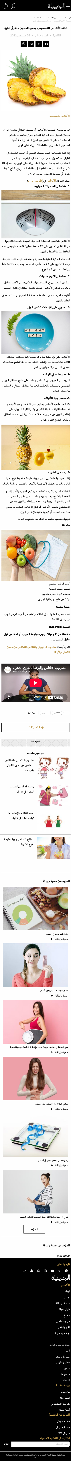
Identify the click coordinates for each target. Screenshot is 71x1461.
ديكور (67, 1368)
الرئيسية (68, 17)
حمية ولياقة (41, 17)
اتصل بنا (65, 1397)
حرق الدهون (32, 712)
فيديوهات (64, 1374)
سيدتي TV (64, 1433)
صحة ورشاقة (55, 17)
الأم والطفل (64, 1327)
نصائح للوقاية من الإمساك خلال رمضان (52, 1104)
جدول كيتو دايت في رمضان (57, 934)
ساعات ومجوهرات (59, 1344)
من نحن (65, 1391)
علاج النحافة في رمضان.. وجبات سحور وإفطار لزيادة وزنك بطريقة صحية (39, 1047)
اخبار (67, 1350)
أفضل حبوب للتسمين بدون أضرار (54, 991)
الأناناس (51, 180)
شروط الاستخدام (60, 1403)
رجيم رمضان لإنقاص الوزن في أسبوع (53, 1160)
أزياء (67, 1291)
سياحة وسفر (63, 1356)
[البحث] (13, 6)
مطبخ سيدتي (63, 1427)
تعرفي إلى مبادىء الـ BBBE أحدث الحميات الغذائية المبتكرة (44, 1217)
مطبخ (67, 1315)
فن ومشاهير (63, 1321)
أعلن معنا (64, 1409)
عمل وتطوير (63, 1362)
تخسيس (45, 712)
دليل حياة (64, 1309)
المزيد (34, 1229)
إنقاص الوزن (35, 180)
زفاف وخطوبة (62, 1333)
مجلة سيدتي (63, 1421)
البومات (65, 1380)
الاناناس (57, 712)
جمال (67, 1297)
